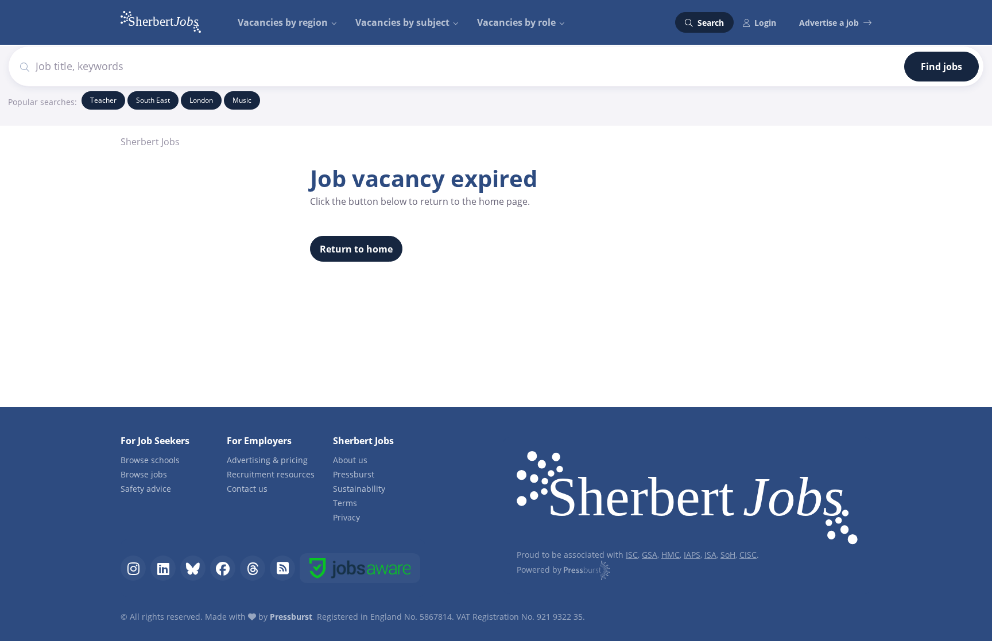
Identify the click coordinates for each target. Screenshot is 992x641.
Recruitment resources (271, 474)
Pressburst (353, 474)
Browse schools (150, 459)
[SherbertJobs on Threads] (252, 568)
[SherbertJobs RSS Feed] (282, 568)
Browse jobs (144, 474)
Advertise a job (829, 22)
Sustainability (359, 488)
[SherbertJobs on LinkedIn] (163, 568)
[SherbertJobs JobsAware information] (360, 568)
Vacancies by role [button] (516, 22)
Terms (345, 503)
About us (350, 459)
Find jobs (941, 66)
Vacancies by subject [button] (402, 22)
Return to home (356, 249)
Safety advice (146, 488)
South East (153, 100)
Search (709, 22)
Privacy (346, 517)
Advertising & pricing (267, 459)
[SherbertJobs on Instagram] (133, 568)
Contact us (247, 488)
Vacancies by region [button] (283, 22)
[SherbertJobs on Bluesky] (193, 568)
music (241, 100)
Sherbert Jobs (150, 141)
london (201, 100)
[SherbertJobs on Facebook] (222, 568)
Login (765, 22)
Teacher (103, 100)
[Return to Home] (687, 500)
